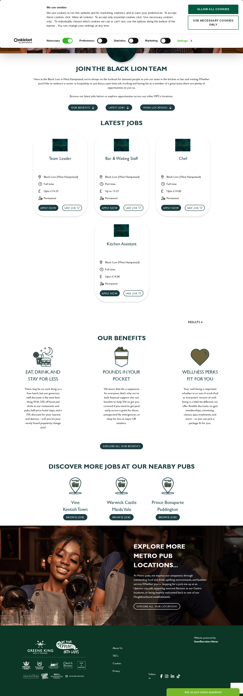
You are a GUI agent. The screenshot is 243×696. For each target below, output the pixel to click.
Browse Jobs (75, 517)
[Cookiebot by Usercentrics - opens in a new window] (23, 41)
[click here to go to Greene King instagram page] (166, 676)
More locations (155, 107)
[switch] (102, 41)
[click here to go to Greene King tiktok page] (178, 676)
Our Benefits (80, 107)
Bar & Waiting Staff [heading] (121, 158)
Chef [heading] (183, 158)
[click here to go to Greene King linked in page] (172, 676)
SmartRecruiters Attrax (206, 641)
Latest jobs (117, 107)
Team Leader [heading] (60, 158)
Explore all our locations (157, 606)
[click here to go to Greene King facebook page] (161, 676)
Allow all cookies (213, 9)
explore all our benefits (121, 446)
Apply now (48, 208)
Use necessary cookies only (213, 22)
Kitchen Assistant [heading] (121, 244)
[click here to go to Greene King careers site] (53, 659)
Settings (182, 40)
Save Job (70, 208)
